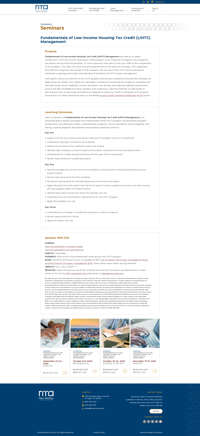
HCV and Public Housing (77, 9)
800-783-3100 (91, 402)
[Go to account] (149, 2)
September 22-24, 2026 (52, 362)
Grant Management (119, 9)
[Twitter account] (148, 422)
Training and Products (140, 9)
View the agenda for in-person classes (64, 246)
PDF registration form (77, 273)
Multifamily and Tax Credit (98, 9)
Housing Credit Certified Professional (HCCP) (121, 95)
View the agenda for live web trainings (64, 250)
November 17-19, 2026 (144, 361)
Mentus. (159, 432)
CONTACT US (160, 2)
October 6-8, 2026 (82, 361)
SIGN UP (156, 411)
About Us (157, 9)
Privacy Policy (99, 432)
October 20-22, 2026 (114, 361)
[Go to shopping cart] (153, 2)
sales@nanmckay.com (112, 273)
